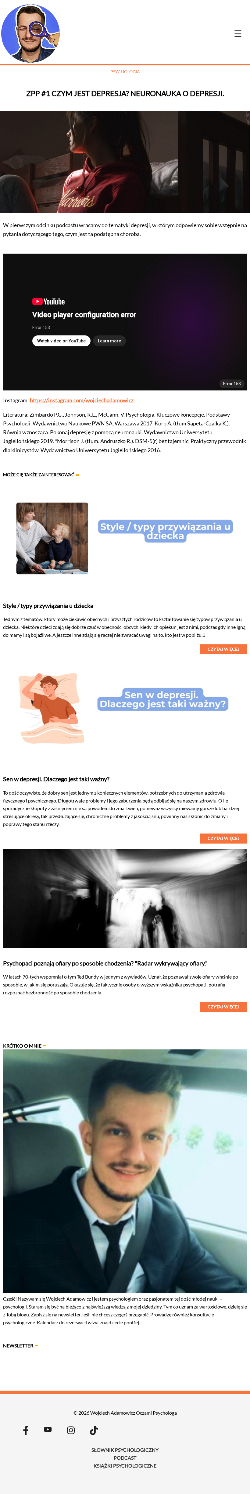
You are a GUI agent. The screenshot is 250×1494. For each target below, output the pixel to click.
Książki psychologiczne (125, 1465)
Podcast (125, 1458)
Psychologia (125, 71)
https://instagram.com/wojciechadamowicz (82, 400)
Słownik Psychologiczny (125, 1450)
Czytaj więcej (223, 649)
